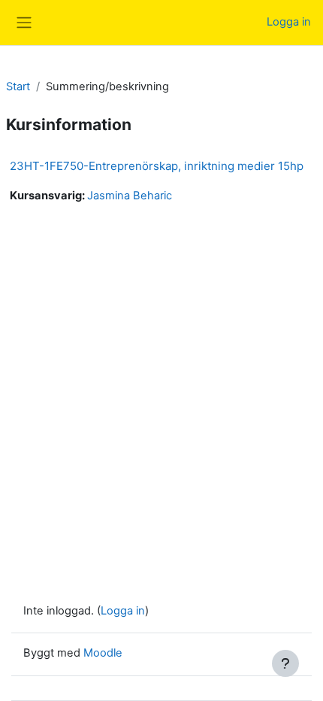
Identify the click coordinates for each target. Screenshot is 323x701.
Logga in (289, 22)
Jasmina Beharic (129, 195)
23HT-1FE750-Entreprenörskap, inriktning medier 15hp (156, 166)
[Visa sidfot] (285, 663)
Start (18, 86)
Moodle (102, 653)
